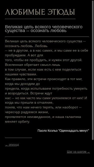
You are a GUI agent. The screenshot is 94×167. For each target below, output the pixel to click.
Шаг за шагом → (78, 151)
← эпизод (12, 144)
